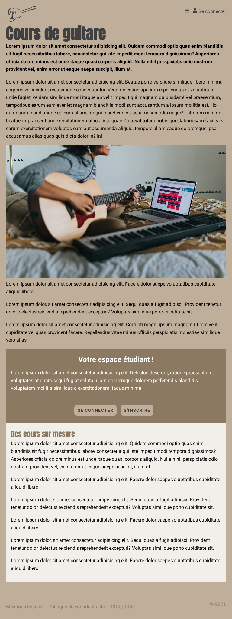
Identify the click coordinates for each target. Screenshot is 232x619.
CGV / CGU (122, 607)
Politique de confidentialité (76, 607)
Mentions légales (24, 607)
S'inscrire (137, 410)
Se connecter (96, 410)
